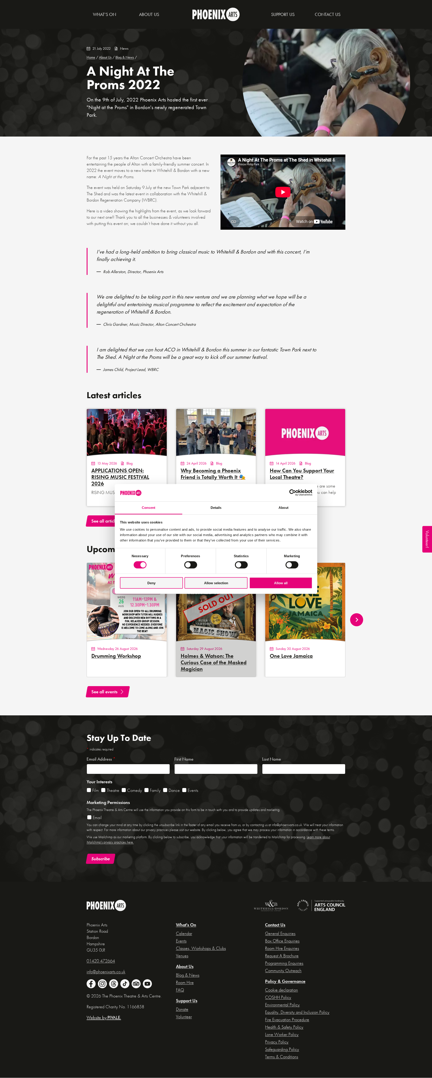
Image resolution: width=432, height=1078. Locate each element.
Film (95, 790)
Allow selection (216, 583)
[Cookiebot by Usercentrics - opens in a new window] (292, 492)
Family (155, 790)
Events (193, 790)
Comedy (134, 790)
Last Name (271, 759)
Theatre (113, 790)
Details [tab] (216, 508)
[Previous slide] (75, 620)
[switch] (190, 564)
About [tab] (283, 508)
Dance (174, 790)
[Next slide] (356, 620)
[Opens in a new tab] (268, 906)
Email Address (101, 759)
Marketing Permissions (108, 802)
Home (91, 57)
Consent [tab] (148, 508)
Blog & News (124, 57)
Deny (151, 583)
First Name (184, 759)
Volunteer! (427, 539)
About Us (105, 57)
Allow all (281, 583)
